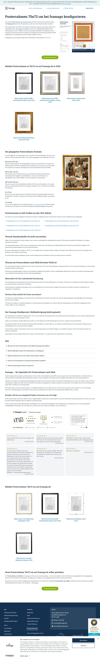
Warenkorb (90, 8)
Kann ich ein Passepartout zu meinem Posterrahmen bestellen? (27, 360)
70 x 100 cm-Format (38, 204)
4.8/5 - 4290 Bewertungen (35, 8)
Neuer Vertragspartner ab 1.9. (35, 633)
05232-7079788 (69, 8)
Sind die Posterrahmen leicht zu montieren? (21, 365)
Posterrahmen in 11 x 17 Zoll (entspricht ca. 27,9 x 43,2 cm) (23, 221)
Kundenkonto (8, 634)
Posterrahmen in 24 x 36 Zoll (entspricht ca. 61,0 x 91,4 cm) (62, 225)
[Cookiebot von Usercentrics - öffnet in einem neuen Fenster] (10, 656)
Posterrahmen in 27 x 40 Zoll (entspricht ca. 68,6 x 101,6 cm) (24, 230)
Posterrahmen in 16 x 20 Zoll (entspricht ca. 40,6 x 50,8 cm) (62, 221)
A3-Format (26, 174)
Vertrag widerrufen (32, 628)
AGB (28, 615)
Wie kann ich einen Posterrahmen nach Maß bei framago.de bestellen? (29, 346)
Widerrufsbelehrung (32, 621)
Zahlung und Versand (10, 612)
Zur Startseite (8, 628)
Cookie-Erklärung (32, 624)
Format (11, 194)
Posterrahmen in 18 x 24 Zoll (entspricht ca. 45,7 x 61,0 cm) (23, 225)
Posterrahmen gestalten (50, 588)
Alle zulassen (83, 640)
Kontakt (66, 388)
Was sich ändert (66, 3)
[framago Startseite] (10, 8)
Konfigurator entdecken (50, 57)
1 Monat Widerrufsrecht (53, 8)
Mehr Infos (82, 427)
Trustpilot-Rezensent (88, 452)
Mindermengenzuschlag (11, 615)
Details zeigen (24, 656)
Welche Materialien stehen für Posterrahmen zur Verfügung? (26, 351)
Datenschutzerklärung (33, 618)
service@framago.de (60, 623)
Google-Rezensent (59, 443)
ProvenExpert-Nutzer (29, 441)
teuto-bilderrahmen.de (61, 626)
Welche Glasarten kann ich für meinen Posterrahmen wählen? (26, 355)
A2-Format (11, 184)
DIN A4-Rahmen (41, 165)
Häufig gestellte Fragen (10, 621)
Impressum (30, 612)
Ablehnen (83, 645)
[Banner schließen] (98, 638)
